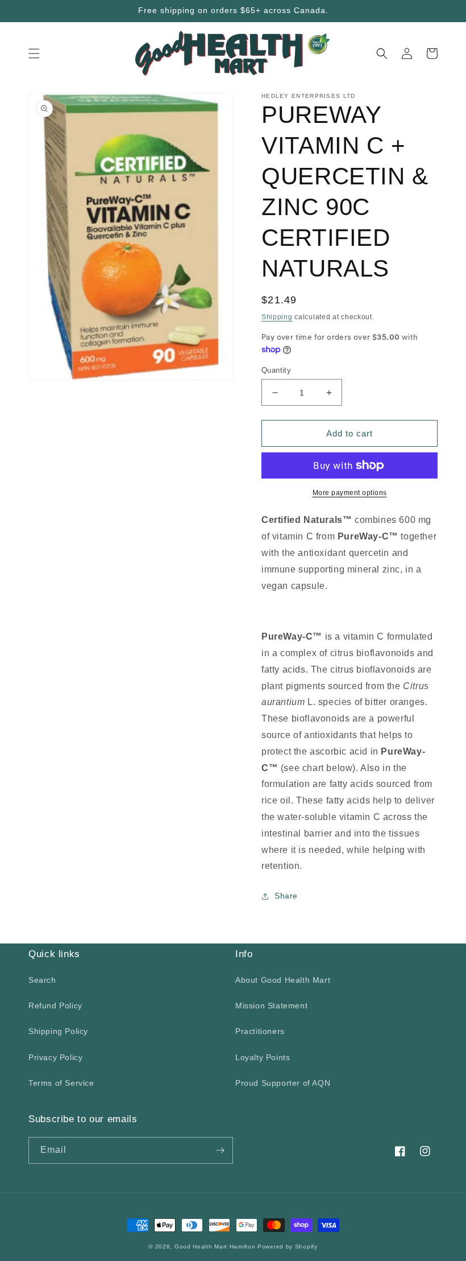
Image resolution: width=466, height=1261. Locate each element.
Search (42, 979)
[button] (34, 53)
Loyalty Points (262, 1057)
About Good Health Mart (282, 979)
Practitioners (260, 1031)
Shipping (277, 317)
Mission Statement (271, 1005)
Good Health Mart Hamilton (215, 1246)
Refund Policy (55, 1005)
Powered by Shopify (287, 1246)
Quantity (276, 370)
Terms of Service (61, 1082)
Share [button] (286, 895)
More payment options (350, 493)
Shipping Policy (58, 1031)
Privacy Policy (55, 1057)
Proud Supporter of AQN (282, 1082)
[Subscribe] (219, 1150)
